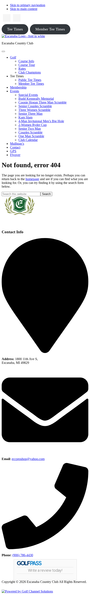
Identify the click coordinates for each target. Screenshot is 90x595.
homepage (32, 179)
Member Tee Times (50, 29)
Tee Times (15, 29)
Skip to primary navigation (27, 5)
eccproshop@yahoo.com (28, 459)
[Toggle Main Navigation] (3, 51)
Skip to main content (23, 9)
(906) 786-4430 (22, 555)
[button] (13, 57)
